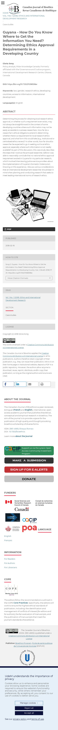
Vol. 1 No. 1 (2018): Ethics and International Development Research (24, 17)
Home (5, 13)
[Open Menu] (3, 3)
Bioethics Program (23, 643)
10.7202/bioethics (17, 431)
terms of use (37, 719)
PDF (9, 229)
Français (8, 540)
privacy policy (20, 719)
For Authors (9, 563)
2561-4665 (13, 429)
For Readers (9, 559)
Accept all (29, 713)
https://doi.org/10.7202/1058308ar (22, 84)
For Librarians (10, 567)
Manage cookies (29, 703)
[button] (8, 384)
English (7, 536)
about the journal (23, 436)
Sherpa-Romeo (26, 429)
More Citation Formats (18, 278)
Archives (14, 13)
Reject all (29, 708)
